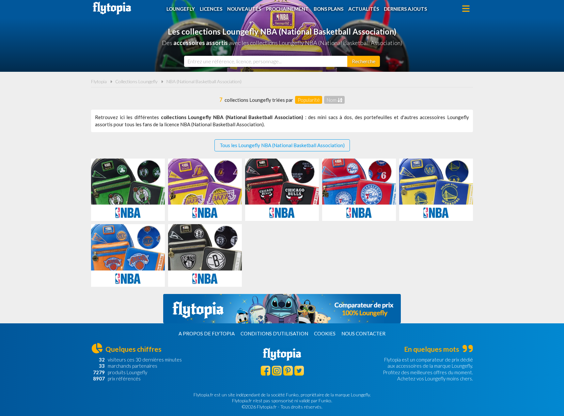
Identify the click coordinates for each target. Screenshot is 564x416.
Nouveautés (244, 9)
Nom (332, 100)
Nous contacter (363, 333)
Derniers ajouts (405, 9)
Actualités (363, 9)
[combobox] (265, 61)
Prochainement (287, 9)
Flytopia (112, 8)
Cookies (325, 333)
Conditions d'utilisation (274, 333)
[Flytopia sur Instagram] (276, 370)
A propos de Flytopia (207, 333)
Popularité (309, 100)
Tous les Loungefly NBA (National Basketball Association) (282, 145)
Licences (211, 9)
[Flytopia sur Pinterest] (288, 370)
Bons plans (328, 9)
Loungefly (180, 9)
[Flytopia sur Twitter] (299, 370)
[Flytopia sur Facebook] (265, 370)
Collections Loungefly (136, 81)
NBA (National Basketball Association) (204, 81)
